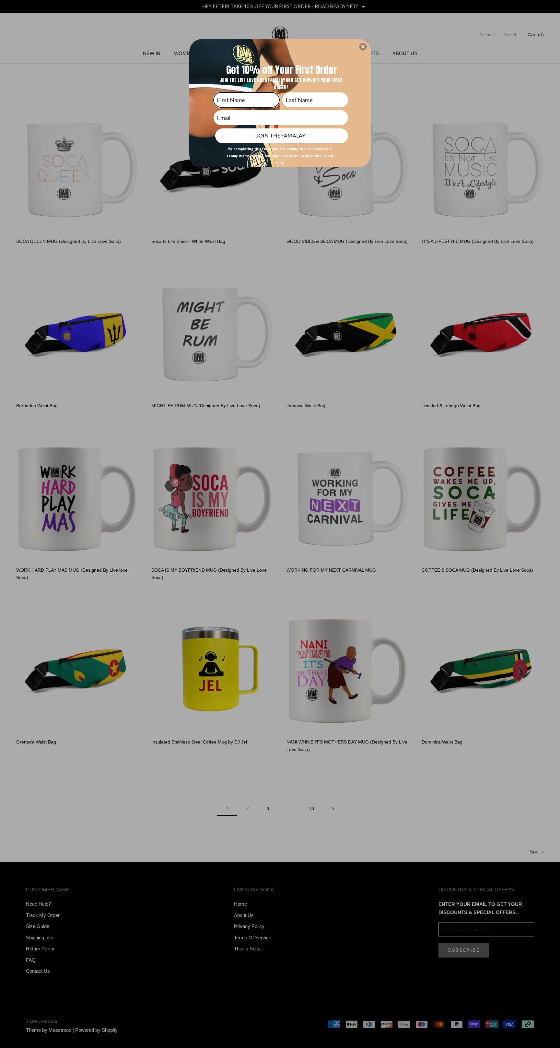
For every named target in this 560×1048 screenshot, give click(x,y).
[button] (363, 47)
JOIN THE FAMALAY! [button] (281, 135)
